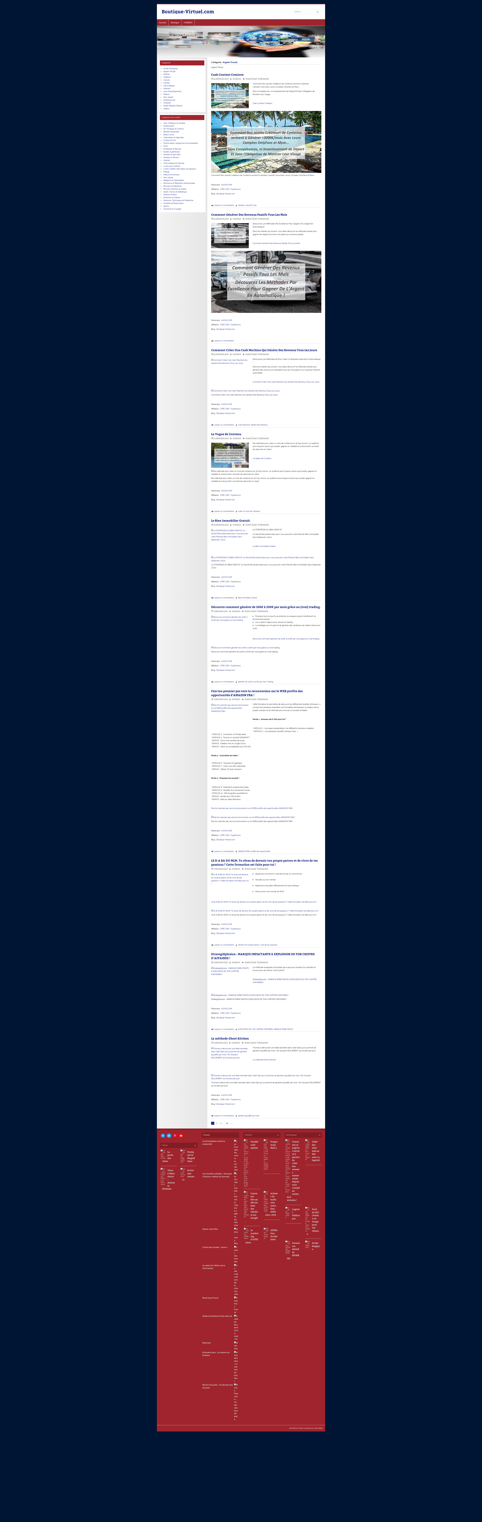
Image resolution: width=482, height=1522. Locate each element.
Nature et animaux (171, 175)
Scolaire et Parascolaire (173, 203)
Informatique (169, 86)
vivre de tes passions (268, 945)
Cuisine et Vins (169, 140)
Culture (166, 80)
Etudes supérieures (171, 152)
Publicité (167, 103)
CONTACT (188, 22)
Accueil (162, 22)
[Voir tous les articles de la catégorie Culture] (195, 1145)
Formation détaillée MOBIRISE (293, 1250)
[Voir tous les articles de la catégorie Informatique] (319, 1135)
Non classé (168, 97)
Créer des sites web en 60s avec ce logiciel (316, 1151)
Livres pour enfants (171, 166)
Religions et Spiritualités (173, 180)
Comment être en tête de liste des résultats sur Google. (251, 1207)
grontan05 (237, 79)
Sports (166, 206)
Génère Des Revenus (259, 425)
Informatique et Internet (173, 163)
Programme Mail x (274, 1144)
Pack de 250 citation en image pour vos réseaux (313, 1221)
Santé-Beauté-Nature (172, 106)
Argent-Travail (251, 79)
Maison (166, 94)
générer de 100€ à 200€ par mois (252, 682)
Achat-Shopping (170, 68)
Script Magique (316, 1246)
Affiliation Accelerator (274, 1235)
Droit (165, 146)
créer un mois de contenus (249, 511)
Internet (166, 88)
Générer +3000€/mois (247, 205)
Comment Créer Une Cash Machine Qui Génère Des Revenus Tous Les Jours (264, 350)
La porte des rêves (167, 1156)
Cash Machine (244, 425)
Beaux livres (168, 134)
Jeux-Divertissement (172, 91)
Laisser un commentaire (224, 205)
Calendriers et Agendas (173, 137)
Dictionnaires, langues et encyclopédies (180, 143)
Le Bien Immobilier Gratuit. (231, 520)
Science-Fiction (170, 194)
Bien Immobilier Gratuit (247, 598)
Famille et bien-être (171, 154)
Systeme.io (236, 189)
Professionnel (263, 79)
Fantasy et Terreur (171, 157)
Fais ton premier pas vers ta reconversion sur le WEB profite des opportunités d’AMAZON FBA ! (252, 808)
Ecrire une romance (188, 1175)
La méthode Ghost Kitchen (230, 1038)
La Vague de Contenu (226, 434)
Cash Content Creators (227, 74)
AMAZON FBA (244, 851)
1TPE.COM (224, 189)
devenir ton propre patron (248, 945)
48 (227, 1123)
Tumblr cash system (254, 1144)
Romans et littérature (172, 186)
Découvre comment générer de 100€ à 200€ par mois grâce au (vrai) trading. (266, 607)
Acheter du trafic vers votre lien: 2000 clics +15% (271, 1204)
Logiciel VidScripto (296, 1214)
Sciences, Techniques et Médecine (178, 200)
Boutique (175, 22)
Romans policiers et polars (174, 189)
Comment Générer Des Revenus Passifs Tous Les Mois (249, 214)
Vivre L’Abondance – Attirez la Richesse (168, 1179)
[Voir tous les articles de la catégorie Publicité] (278, 1135)
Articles (166, 74)
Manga (166, 172)
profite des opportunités (260, 851)
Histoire (166, 160)
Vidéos (166, 108)
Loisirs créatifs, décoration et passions (179, 169)
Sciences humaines (171, 197)
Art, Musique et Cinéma (173, 129)
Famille (166, 83)
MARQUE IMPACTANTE (283, 1029)
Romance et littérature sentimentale (179, 183)
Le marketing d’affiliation (251, 1236)
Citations (167, 77)
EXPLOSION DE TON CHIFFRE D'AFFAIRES (255, 1029)
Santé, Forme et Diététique (175, 192)
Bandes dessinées (171, 132)
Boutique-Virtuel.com (188, 11)
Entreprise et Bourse (172, 149)
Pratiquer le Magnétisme (191, 1156)
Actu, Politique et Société (174, 123)
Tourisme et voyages (172, 209)
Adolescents (168, 126)
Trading (270, 682)
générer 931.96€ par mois (248, 1116)
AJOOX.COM (226, 185)
